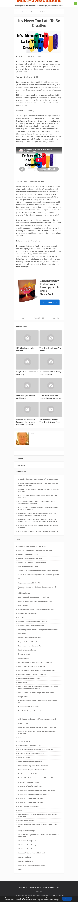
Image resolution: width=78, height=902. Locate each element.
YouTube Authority (25, 857)
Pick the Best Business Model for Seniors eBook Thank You (38, 719)
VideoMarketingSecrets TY (27, 821)
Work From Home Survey (27, 845)
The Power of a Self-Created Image (30, 786)
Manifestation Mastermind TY (28, 707)
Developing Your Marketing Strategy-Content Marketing (37, 630)
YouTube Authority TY (26, 861)
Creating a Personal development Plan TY (32, 621)
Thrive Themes (53, 895)
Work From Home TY (25, 849)
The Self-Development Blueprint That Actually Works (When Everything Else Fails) (36, 502)
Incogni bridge (23, 697)
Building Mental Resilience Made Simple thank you (36, 609)
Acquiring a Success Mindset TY (29, 583)
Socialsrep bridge (24, 741)
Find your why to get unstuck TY (29, 646)
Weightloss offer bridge (26, 831)
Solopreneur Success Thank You (29, 745)
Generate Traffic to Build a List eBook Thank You (35, 662)
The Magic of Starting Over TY (28, 782)
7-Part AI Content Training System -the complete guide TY (38, 575)
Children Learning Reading (27, 613)
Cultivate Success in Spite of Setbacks (31, 626)
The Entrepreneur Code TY (27, 774)
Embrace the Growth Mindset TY (29, 638)
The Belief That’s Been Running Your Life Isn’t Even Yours (38, 479)
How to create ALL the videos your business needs (36, 693)
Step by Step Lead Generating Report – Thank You (35, 749)
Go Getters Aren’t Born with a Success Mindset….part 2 (37, 670)
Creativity (55, 318)
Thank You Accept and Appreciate (30, 762)
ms (19, 715)
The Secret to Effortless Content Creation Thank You (36, 790)
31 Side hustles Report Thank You (30, 558)
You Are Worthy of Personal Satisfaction (32, 853)
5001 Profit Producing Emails (28, 567)
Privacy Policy (23, 723)
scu (19, 737)
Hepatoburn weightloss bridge (29, 678)
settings (56, 900)
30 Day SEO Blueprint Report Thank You (32, 546)
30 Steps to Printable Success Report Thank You (35, 550)
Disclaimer (21, 634)
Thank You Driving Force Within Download (33, 766)
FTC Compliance (23, 658)
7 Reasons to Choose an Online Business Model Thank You (38, 571)
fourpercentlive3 (24, 654)
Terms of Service (24, 758)
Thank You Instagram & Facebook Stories (32, 770)
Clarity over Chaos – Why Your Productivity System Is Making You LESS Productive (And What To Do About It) (37, 520)
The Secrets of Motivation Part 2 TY (30, 802)
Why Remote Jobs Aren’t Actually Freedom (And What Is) (38, 531)
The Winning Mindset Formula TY (29, 806)
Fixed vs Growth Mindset (27, 650)
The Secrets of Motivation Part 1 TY (30, 798)
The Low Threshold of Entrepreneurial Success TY (35, 778)
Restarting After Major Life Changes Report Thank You (37, 727)
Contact (21, 617)
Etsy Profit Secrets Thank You (28, 642)
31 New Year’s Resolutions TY (28, 554)
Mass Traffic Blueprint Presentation (30, 711)
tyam (20, 810)
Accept (67, 899)
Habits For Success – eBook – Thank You (32, 674)
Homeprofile (22, 682)
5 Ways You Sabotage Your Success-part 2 (32, 563)
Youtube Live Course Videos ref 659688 (31, 865)
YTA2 (20, 869)
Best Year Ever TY (24, 605)
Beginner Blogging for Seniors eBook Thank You (35, 601)
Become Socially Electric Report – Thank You (33, 597)
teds (22, 318)
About (20, 579)
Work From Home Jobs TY (27, 841)
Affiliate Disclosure (24, 593)
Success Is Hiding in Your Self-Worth (31, 753)
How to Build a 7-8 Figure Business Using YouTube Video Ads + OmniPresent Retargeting (38, 687)
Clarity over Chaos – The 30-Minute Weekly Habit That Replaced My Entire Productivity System (37, 514)
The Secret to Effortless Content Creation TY (33, 794)
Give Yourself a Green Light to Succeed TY (32, 666)
